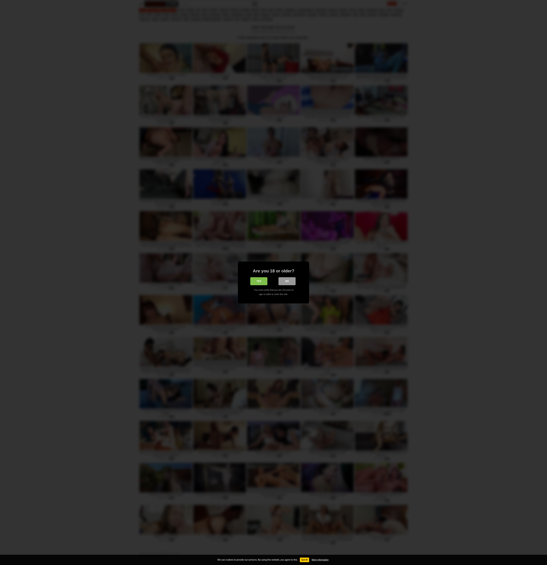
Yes (259, 281)
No (287, 281)
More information (320, 560)
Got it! (304, 560)
